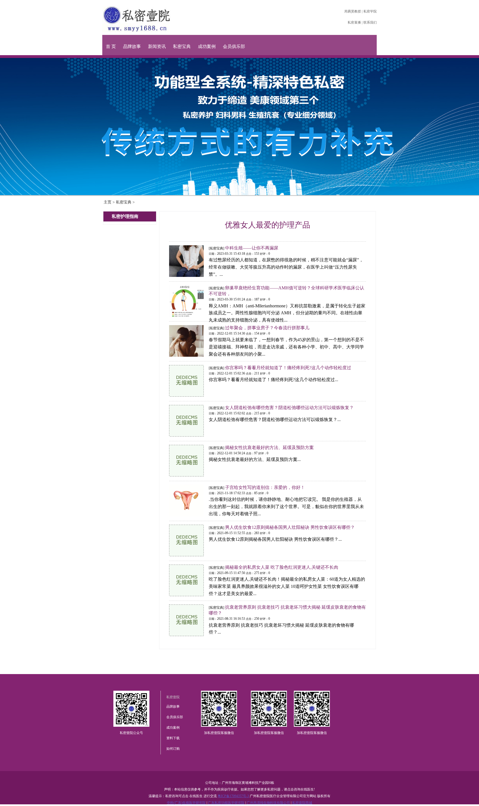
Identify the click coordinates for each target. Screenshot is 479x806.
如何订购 (173, 749)
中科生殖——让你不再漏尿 (251, 248)
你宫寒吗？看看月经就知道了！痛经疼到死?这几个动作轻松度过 (288, 367)
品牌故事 (132, 46)
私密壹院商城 (302, 803)
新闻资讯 (157, 46)
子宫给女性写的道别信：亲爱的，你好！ (265, 487)
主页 (107, 202)
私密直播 (354, 22)
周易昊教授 (352, 11)
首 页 (111, 46)
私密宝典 (182, 46)
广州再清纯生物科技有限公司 (268, 803)
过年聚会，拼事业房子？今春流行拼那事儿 (267, 327)
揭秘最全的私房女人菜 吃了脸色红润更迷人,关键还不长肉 (281, 567)
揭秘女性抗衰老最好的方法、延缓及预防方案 (269, 447)
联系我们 (370, 22)
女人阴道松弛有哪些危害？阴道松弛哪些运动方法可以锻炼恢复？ (289, 407)
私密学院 (370, 11)
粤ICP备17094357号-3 (233, 796)
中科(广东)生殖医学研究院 (186, 803)
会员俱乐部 (234, 46)
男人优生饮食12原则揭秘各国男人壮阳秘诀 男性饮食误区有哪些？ (290, 527)
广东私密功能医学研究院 (226, 803)
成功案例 (207, 46)
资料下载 (173, 738)
